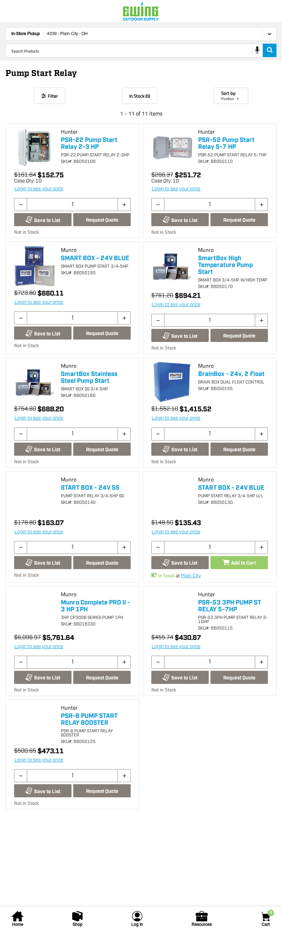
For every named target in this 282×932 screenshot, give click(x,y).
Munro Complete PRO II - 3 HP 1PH (95, 606)
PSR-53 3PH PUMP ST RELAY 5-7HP (229, 606)
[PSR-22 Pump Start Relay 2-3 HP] (34, 147)
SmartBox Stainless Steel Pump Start (89, 377)
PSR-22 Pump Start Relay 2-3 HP (89, 143)
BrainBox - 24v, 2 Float (231, 374)
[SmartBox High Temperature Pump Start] (172, 266)
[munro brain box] (172, 381)
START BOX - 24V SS (90, 488)
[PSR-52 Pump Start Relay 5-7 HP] (172, 147)
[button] (20, 204)
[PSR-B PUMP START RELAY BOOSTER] (34, 723)
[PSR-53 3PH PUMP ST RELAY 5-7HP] (172, 610)
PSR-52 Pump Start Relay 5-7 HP (226, 143)
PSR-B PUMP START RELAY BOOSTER (89, 719)
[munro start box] (34, 495)
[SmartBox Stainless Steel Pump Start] (34, 381)
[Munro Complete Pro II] (34, 610)
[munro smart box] (34, 266)
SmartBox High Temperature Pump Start (225, 265)
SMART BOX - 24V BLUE (95, 258)
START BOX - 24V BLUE (231, 488)
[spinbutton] (72, 204)
